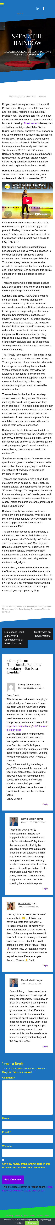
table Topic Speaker (22, 609)
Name (6, 1118)
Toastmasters (31, 123)
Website (7, 1146)
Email (6, 1132)
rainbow (42, 97)
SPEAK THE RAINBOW (27, 39)
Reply (45, 804)
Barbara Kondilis (15, 607)
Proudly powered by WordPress (19, 1216)
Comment (8, 1077)
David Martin (31, 97)
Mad (24, 607)
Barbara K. (24, 903)
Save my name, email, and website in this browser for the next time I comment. (26, 1165)
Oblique (47, 1216)
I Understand (32, 1223)
